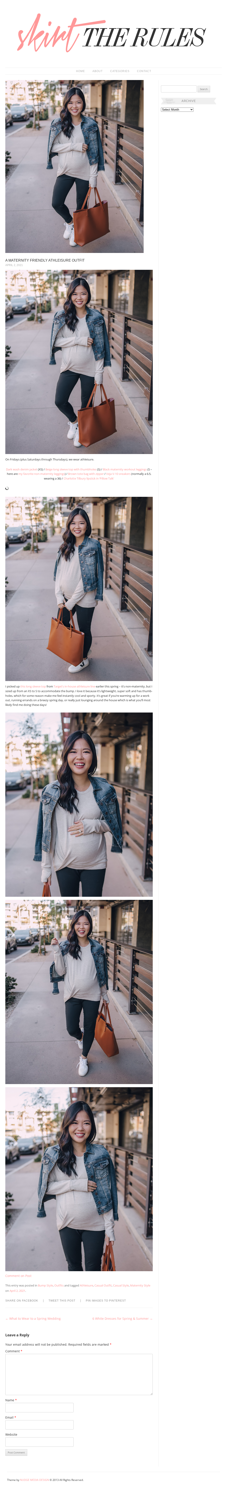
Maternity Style (140, 1285)
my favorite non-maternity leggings (41, 474)
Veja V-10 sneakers (118, 474)
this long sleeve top (33, 686)
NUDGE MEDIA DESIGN (34, 1480)
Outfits (59, 1285)
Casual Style (121, 1285)
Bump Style (45, 1285)
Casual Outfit (103, 1285)
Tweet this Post (62, 1300)
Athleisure (86, 1285)
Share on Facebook (21, 1300)
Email (10, 1417)
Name (11, 1400)
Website (11, 1434)
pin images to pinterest (106, 1300)
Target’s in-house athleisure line (74, 686)
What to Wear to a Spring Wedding (33, 1318)
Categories (119, 71)
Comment (13, 1351)
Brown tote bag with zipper (86, 474)
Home (80, 71)
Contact (144, 71)
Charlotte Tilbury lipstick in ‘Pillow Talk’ (89, 478)
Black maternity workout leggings (125, 469)
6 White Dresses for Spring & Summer (122, 1318)
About (97, 71)
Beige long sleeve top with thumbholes (70, 469)
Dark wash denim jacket (21, 469)
